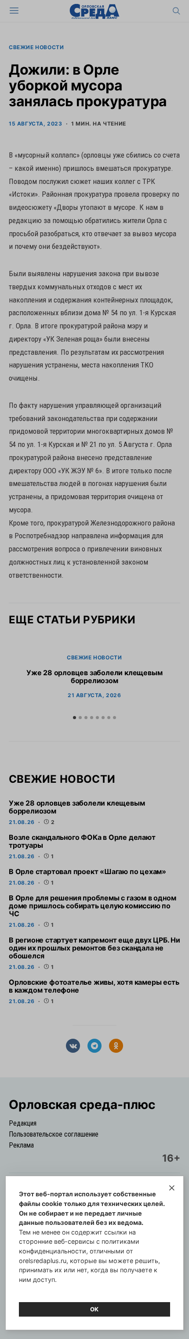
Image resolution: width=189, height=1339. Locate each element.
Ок (94, 1309)
